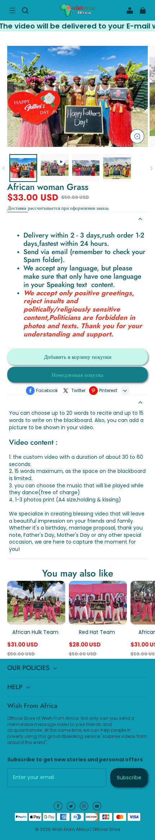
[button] (12, 10)
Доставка (17, 208)
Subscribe (129, 777)
